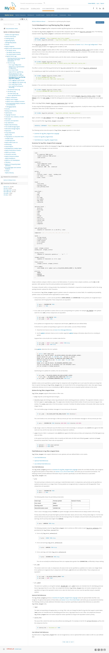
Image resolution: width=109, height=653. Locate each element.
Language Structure (10, 115)
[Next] (27, 19)
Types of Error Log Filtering (16, 72)
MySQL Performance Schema (13, 150)
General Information (10, 36)
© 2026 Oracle (18, 649)
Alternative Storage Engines (12, 128)
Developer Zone (63, 9)
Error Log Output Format (15, 84)
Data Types (8, 119)
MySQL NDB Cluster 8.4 (11, 142)
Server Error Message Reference (62, 330)
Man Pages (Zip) (7, 191)
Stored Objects (9, 146)
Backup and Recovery (11, 111)
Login (98, 3)
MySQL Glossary (9, 172)
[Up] (24, 19)
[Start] (22, 19)
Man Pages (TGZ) (7, 190)
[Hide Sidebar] (2, 19)
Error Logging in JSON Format (16, 80)
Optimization (8, 113)
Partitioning (8, 144)
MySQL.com (24, 9)
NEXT (72, 642)
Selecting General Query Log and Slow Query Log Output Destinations (16, 60)
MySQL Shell (8, 134)
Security (7, 109)
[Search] (19, 24)
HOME (67, 642)
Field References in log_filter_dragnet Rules (45, 140)
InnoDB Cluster (9, 138)
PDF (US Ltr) (6, 186)
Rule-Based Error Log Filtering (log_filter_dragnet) (17, 77)
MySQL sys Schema (10, 152)
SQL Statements (9, 122)
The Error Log (11, 63)
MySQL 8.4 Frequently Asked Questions (12, 165)
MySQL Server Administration (13, 48)
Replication (8, 130)
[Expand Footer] (4, 649)
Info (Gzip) (6, 193)
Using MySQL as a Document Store (14, 136)
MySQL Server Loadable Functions (15, 101)
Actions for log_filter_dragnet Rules (43, 136)
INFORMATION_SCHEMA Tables (13, 148)
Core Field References (40, 457)
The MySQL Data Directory (13, 52)
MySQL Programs (9, 46)
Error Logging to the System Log (17, 82)
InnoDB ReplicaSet (10, 140)
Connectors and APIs (10, 154)
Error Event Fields (13, 70)
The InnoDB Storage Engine (12, 126)
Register (102, 3)
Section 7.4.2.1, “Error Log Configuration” (87, 44)
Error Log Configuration (15, 65)
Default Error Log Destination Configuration (16, 67)
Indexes (7, 170)
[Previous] (20, 19)
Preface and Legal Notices (12, 34)
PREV (64, 642)
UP (69, 642)
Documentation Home (12, 28)
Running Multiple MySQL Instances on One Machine (15, 104)
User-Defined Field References (42, 464)
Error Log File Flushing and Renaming (16, 86)
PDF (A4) (6, 188)
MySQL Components (11, 97)
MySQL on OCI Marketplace (12, 160)
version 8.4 (99, 22)
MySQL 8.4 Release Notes (10, 180)
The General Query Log (14, 89)
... (46, 21)
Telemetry (7, 162)
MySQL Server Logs (11, 56)
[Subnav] (4, 36)
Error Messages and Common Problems (13, 168)
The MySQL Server (11, 50)
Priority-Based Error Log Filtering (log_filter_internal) (16, 74)
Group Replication (10, 132)
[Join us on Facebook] (92, 9)
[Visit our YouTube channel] (102, 9)
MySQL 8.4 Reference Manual (38, 21)
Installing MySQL (9, 38)
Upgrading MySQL (10, 40)
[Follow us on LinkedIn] (99, 9)
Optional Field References (41, 460)
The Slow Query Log (13, 93)
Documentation (48, 9)
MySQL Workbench (10, 158)
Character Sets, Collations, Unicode (14, 117)
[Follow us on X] (96, 9)
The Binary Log (11, 91)
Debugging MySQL (11, 106)
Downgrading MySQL (10, 42)
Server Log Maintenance (14, 95)
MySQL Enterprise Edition (12, 156)
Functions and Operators (12, 120)
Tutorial (7, 44)
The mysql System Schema (13, 54)
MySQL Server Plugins (12, 99)
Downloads (35, 9)
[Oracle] (10, 649)
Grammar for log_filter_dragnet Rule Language (46, 133)
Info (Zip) (6, 195)
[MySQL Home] (10, 6)
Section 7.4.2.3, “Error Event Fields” (65, 471)
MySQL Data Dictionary (11, 124)
